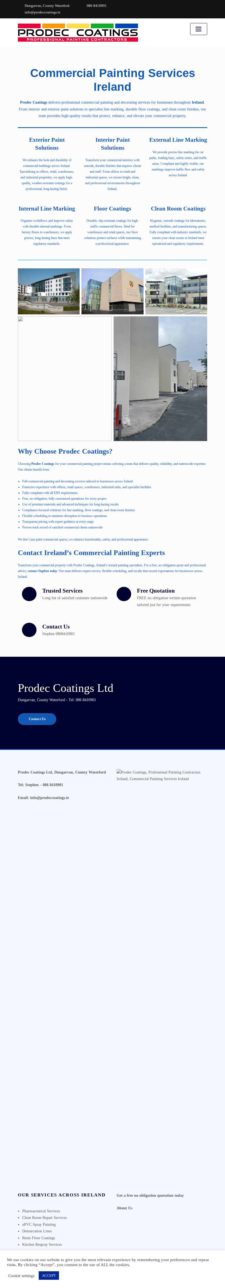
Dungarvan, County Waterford (47, 6)
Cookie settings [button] (21, 1275)
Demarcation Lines (37, 1231)
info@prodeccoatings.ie (42, 12)
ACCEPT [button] (49, 1275)
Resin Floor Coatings (38, 1238)
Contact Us (37, 719)
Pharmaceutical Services (41, 1211)
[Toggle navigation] (198, 29)
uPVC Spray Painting (39, 1224)
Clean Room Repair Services (44, 1218)
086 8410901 (97, 6)
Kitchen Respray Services (42, 1244)
